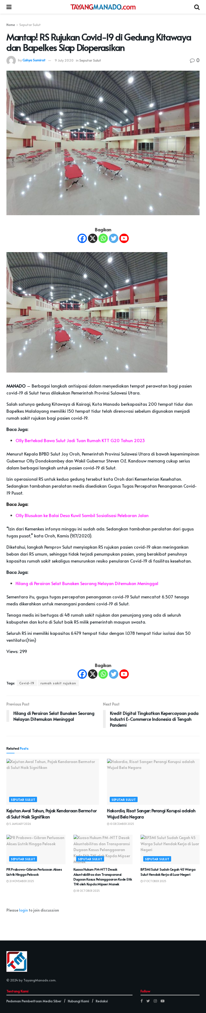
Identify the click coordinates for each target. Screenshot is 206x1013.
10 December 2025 (121, 824)
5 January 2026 (20, 824)
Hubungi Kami (78, 1001)
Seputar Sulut (30, 24)
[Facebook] (82, 238)
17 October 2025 (154, 881)
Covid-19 (26, 683)
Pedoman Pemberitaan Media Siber (33, 1001)
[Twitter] (113, 238)
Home (10, 24)
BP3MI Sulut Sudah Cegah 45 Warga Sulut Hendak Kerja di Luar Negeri (168, 872)
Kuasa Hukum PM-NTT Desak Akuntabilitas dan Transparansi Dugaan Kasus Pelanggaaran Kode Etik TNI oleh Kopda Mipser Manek (102, 876)
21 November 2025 (21, 881)
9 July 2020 (64, 60)
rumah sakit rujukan (58, 683)
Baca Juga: (17, 504)
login (23, 910)
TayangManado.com (39, 980)
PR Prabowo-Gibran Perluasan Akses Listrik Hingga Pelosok (34, 872)
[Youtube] (124, 238)
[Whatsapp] (103, 238)
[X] (92, 238)
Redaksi (102, 1001)
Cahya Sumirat (34, 60)
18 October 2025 (88, 891)
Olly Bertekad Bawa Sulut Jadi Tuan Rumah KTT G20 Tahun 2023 (80, 440)
